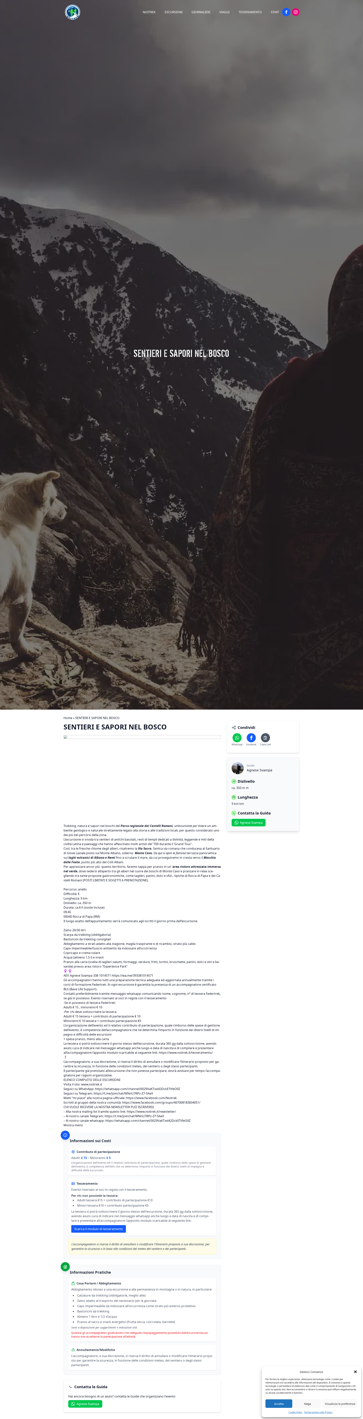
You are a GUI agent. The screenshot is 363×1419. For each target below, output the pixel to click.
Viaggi (224, 12)
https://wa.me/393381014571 (132, 975)
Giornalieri (201, 12)
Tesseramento (250, 12)
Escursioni (173, 12)
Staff (275, 12)
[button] (355, 1372)
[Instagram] (295, 12)
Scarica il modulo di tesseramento (98, 1229)
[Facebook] (286, 12)
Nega (307, 1404)
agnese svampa (88, 1404)
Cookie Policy (295, 1412)
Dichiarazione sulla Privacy (318, 1412)
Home (68, 718)
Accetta (279, 1404)
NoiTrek (149, 12)
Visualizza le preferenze (340, 1404)
